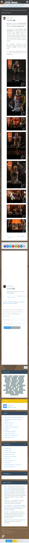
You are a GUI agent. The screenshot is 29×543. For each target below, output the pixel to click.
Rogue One (20, 386)
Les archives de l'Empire (9, 466)
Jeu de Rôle (13, 382)
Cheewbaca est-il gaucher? (10, 431)
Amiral (13, 515)
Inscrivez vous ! (15, 327)
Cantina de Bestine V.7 (9, 460)
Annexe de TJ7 (7, 458)
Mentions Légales (9, 528)
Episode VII (20, 379)
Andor (5, 376)
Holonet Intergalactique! (9, 452)
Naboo (5, 492)
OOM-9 (5, 486)
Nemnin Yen (7, 500)
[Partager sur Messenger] (7, 246)
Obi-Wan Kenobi (14, 385)
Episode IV (14, 377)
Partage (8, 541)
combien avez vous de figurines (11, 427)
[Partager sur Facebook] (5, 246)
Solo (11, 390)
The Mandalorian (10, 393)
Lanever (15, 505)
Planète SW (22, 385)
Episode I (16, 376)
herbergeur (6, 429)
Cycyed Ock (6, 520)
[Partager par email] (24, 246)
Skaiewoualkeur (6, 303)
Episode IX (21, 377)
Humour (7, 382)
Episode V (7, 379)
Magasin (13, 383)
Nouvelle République (11, 508)
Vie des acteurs (14, 394)
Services (6, 390)
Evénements (15, 380)
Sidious (8, 491)
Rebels (14, 386)
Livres (8, 383)
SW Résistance (9, 391)
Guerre (5, 488)
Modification (19, 296)
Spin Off (15, 390)
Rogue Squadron (10, 388)
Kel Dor (18, 500)
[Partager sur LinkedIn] (21, 246)
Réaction (22, 236)
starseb (22, 302)
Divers (10, 376)
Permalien (9, 237)
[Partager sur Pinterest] (13, 246)
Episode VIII (7, 380)
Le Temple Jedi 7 (8, 448)
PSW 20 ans (8, 386)
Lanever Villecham (8, 505)
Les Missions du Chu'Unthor (10, 456)
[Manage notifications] (26, 532)
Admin (19, 236)
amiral (19, 513)
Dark (5, 491)
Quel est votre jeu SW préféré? (11, 435)
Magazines (19, 383)
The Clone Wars (18, 391)
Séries (21, 388)
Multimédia (6, 385)
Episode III (7, 377)
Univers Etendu (19, 393)
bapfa (11, 303)
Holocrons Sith (7, 462)
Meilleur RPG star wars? (9, 437)
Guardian (6, 512)
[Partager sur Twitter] (10, 246)
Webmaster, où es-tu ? (9, 423)
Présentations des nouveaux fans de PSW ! (13, 417)
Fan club (22, 380)
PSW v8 (3, 528)
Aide (15, 541)
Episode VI (14, 379)
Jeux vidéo (20, 382)
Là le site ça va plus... (8, 425)
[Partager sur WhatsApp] (16, 246)
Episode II (22, 376)
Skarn (19, 302)
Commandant (17, 492)
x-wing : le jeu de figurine (9, 433)
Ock (15, 520)
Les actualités (9, 302)
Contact (25, 528)
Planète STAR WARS (12, 2)
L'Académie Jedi (7, 450)
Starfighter (22, 390)
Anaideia (15, 303)
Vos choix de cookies (18, 528)
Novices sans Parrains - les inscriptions (12, 464)
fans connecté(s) (12, 406)
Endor (19, 507)
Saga (17, 388)
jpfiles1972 (10, 286)
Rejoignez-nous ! (5, 530)
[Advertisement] (14, 267)
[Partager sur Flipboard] (18, 246)
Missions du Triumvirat (9, 454)
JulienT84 (10, 18)
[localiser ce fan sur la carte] (14, 20)
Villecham (20, 505)
